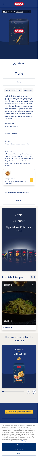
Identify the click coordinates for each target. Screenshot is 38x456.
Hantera (19, 453)
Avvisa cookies (19, 449)
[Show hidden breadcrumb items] (11, 11)
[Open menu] (3, 3)
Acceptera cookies (19, 444)
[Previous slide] (28, 392)
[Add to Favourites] (32, 285)
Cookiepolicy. (25, 440)
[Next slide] (34, 392)
